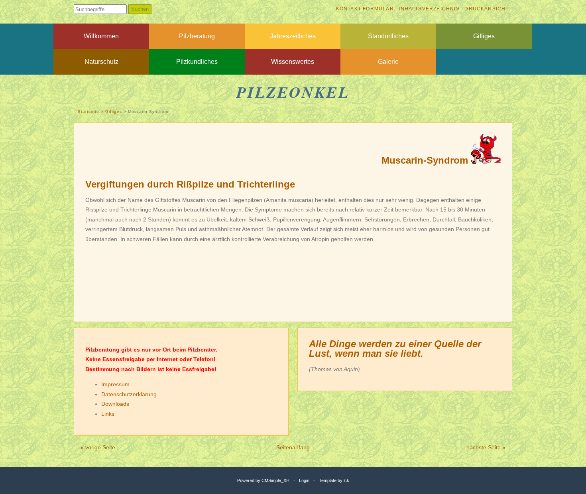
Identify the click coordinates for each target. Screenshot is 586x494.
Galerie (388, 61)
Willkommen (101, 36)
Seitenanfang (293, 447)
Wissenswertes (292, 61)
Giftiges (484, 36)
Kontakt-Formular (365, 9)
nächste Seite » (485, 447)
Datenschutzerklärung (129, 394)
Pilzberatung (197, 36)
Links (107, 414)
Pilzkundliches (197, 61)
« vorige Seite (98, 447)
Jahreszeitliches (293, 36)
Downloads (115, 404)
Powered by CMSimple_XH (263, 480)
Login (304, 480)
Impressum (115, 384)
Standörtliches (388, 36)
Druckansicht (486, 9)
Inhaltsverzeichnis (429, 9)
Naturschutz (101, 61)
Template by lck (334, 480)
